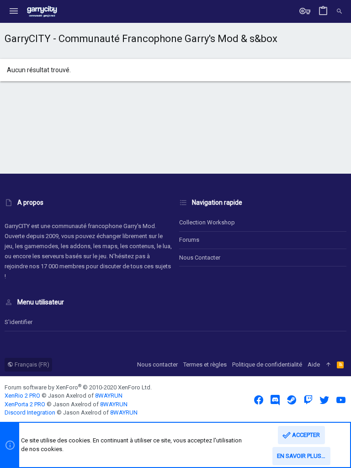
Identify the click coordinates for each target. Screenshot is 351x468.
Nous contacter (199, 257)
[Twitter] (324, 400)
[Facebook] (258, 400)
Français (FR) (31, 364)
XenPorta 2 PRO (25, 404)
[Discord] (275, 400)
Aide (314, 364)
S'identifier (18, 322)
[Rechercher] (339, 11)
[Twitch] (308, 400)
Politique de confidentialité (267, 364)
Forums (189, 239)
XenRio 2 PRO (22, 395)
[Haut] (328, 365)
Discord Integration (30, 412)
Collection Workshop (207, 222)
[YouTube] (340, 400)
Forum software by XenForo (78, 387)
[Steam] (291, 400)
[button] (14, 11)
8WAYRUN (108, 395)
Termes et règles (205, 364)
